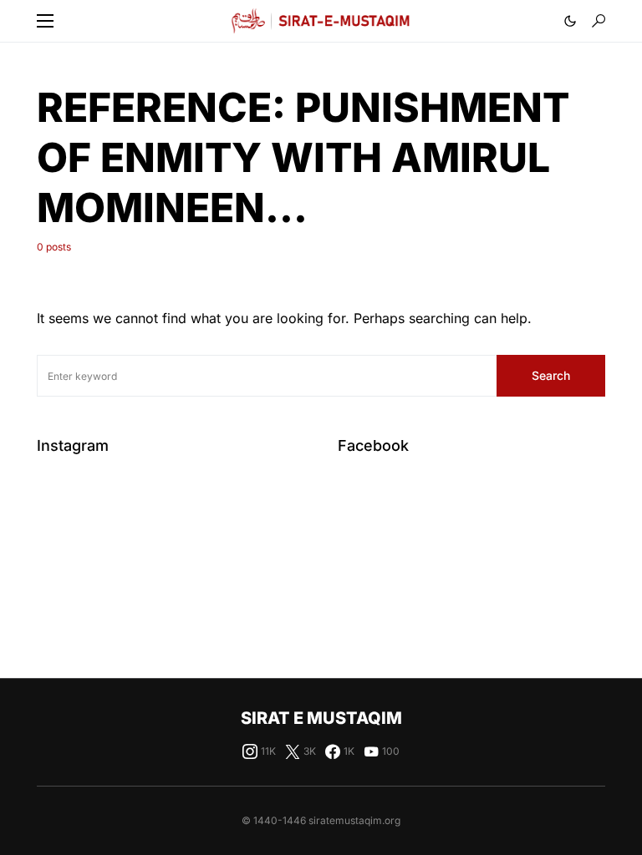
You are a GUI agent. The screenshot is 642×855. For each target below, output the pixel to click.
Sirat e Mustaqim (321, 718)
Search (551, 375)
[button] (45, 21)
